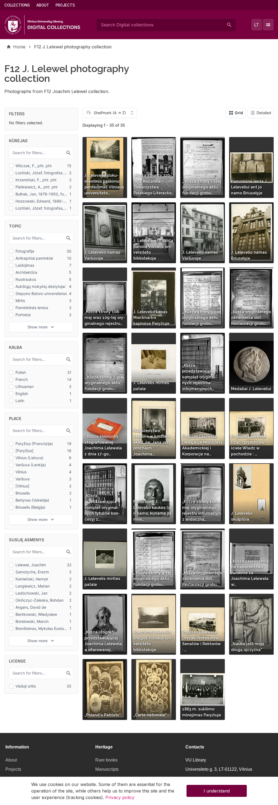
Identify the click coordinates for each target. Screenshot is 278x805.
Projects (65, 5)
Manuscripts (107, 769)
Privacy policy (119, 797)
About (42, 5)
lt (256, 24)
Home (19, 46)
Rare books (106, 760)
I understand (217, 791)
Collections (17, 5)
